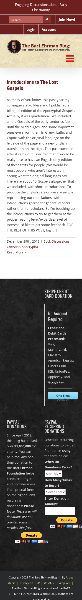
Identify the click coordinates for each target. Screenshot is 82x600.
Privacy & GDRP (30, 583)
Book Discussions (57, 241)
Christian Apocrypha (22, 247)
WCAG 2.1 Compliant (57, 583)
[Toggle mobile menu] (70, 58)
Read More (15, 252)
